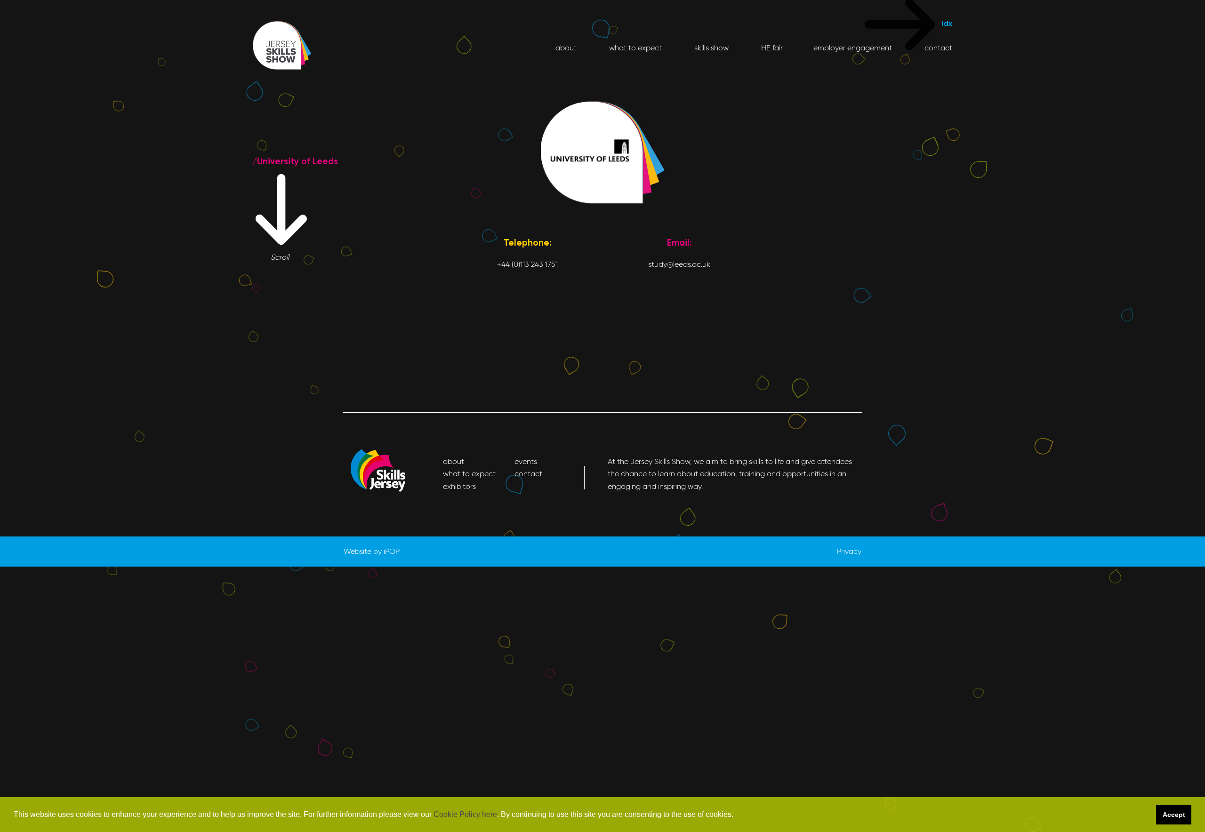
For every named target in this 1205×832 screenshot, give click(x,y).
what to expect (634, 47)
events (525, 461)
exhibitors (459, 486)
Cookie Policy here (465, 814)
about (566, 47)
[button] (736, 815)
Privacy (849, 551)
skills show (710, 47)
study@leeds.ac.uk (679, 264)
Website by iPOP (372, 551)
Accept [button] (1174, 814)
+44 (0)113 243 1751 (527, 264)
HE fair (771, 47)
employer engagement (852, 47)
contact (937, 47)
